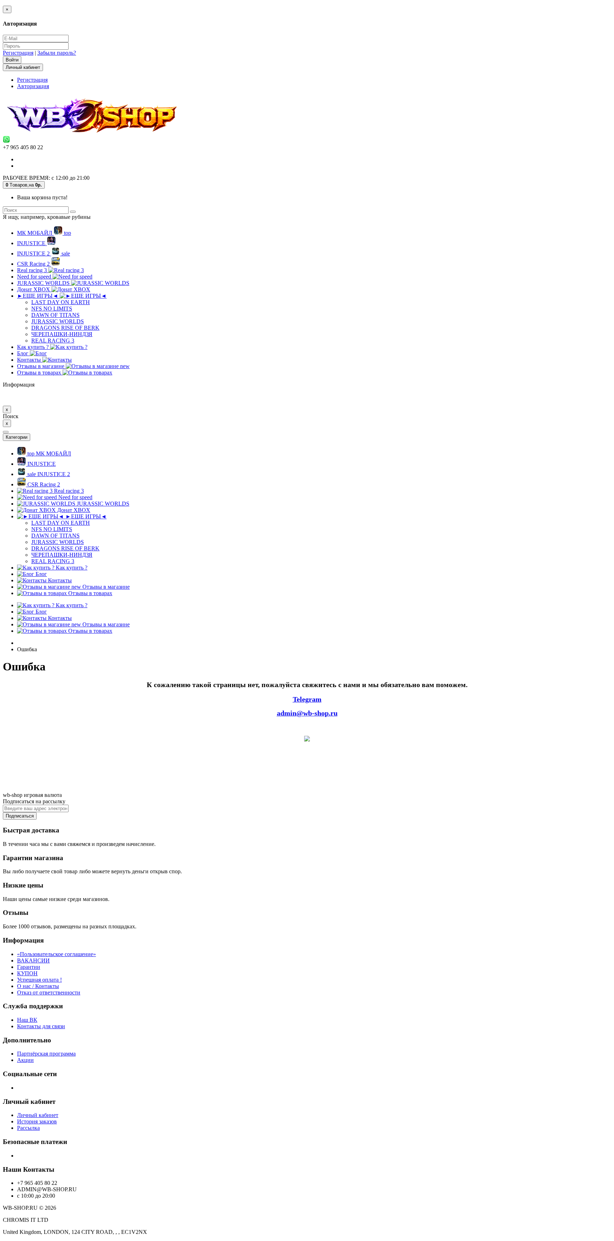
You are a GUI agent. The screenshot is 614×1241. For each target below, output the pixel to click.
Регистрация (18, 53)
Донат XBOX (34, 289)
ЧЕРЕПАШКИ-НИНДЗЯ (61, 334)
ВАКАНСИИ (33, 960)
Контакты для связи (41, 1026)
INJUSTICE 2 (43, 253)
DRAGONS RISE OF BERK (65, 328)
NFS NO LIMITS (51, 309)
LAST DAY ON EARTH (60, 302)
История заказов (37, 1121)
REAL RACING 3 (52, 341)
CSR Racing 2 (34, 264)
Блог (23, 353)
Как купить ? (33, 347)
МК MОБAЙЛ (44, 233)
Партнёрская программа (46, 1054)
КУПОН (27, 973)
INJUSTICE (32, 243)
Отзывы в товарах (40, 372)
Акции (25, 1060)
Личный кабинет (37, 1115)
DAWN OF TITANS (55, 315)
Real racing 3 (32, 270)
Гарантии (28, 967)
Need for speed (35, 277)
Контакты (29, 360)
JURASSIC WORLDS (44, 283)
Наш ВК (27, 1020)
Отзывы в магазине (73, 366)
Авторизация (33, 86)
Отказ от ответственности (48, 992)
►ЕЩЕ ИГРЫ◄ (38, 296)
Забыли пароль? (56, 53)
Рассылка (28, 1128)
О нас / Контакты (38, 986)
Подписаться (20, 816)
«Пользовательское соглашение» (56, 954)
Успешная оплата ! (39, 980)
